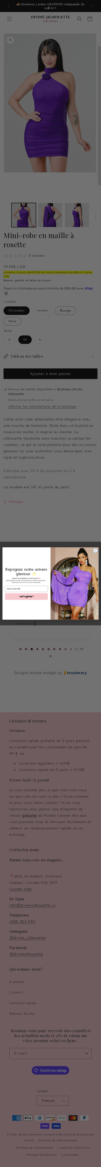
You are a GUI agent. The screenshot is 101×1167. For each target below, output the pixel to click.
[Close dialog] (95, 550)
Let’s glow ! (26, 596)
